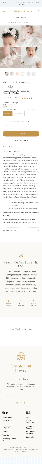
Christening (21, 17)
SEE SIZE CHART (33, 109)
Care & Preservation (30, 422)
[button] (27, 98)
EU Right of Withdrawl (30, 432)
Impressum (35, 449)
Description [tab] (8, 146)
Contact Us (30, 437)
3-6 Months (7, 113)
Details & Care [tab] (9, 230)
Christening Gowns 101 (9, 439)
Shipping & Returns (30, 427)
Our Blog (5, 432)
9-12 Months (19, 113)
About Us (5, 435)
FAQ (27, 417)
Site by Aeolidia (21, 451)
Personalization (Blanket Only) (16, 121)
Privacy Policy (25, 449)
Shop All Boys (7, 417)
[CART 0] (37, 11)
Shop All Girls (7, 421)
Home (5, 22)
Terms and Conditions (11, 449)
